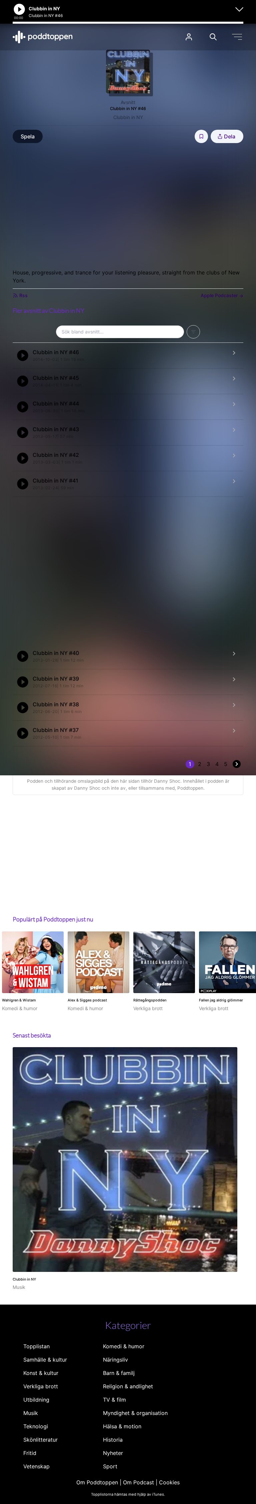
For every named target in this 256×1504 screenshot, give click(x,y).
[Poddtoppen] (43, 37)
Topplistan (36, 1346)
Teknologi (35, 1426)
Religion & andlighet (128, 1386)
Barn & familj (119, 1373)
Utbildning (36, 1399)
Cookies (169, 1482)
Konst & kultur (40, 1373)
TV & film (114, 1399)
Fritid (29, 1453)
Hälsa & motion (122, 1426)
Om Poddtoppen (97, 1482)
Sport (110, 1466)
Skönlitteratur (40, 1439)
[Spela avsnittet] (23, 355)
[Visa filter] (193, 331)
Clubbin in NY (128, 117)
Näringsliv (115, 1359)
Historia (113, 1439)
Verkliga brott (40, 1386)
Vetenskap (36, 1466)
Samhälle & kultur (45, 1359)
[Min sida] (188, 36)
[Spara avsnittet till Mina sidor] (201, 136)
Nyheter (113, 1453)
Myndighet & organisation (135, 1413)
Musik (30, 1413)
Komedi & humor (123, 1346)
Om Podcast (138, 1482)
